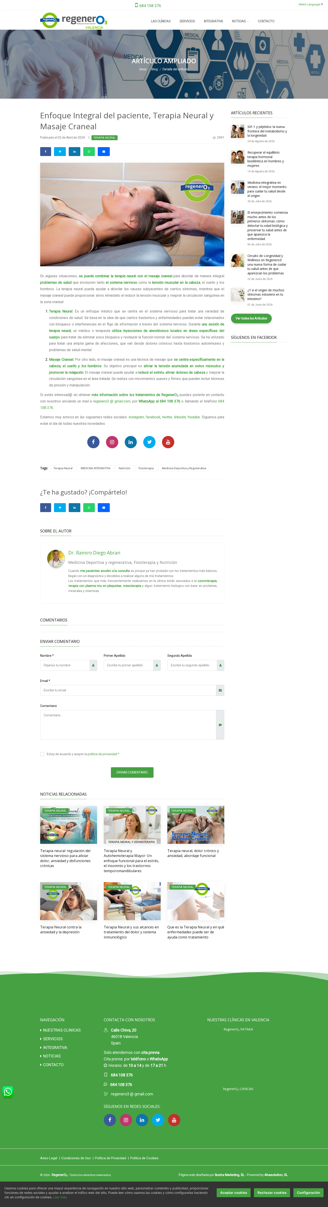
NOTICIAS (52, 1056)
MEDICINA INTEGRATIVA (95, 468)
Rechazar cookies (271, 1192)
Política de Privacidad (110, 1158)
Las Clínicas (161, 21)
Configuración (308, 1192)
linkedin (180, 417)
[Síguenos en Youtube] (168, 442)
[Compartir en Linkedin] (74, 151)
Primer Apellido (114, 655)
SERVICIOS (53, 1038)
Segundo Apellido (179, 655)
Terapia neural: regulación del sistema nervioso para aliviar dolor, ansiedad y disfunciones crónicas (65, 858)
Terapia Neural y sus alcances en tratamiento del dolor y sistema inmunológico (131, 932)
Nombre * (47, 655)
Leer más (59, 1197)
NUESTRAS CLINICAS (62, 1030)
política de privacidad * (103, 754)
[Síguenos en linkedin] (131, 442)
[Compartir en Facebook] (45, 151)
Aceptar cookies (233, 1192)
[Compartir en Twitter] (60, 151)
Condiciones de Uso (76, 1158)
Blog (155, 69)
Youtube (193, 417)
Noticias (239, 21)
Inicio (143, 69)
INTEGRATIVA (55, 1047)
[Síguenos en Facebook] (93, 442)
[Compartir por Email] (104, 151)
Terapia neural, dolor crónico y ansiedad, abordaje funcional (193, 853)
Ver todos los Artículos (251, 318)
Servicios (187, 21)
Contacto (266, 21)
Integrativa (213, 21)
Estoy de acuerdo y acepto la (83, 754)
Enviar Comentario (132, 772)
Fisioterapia (146, 468)
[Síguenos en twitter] (149, 442)
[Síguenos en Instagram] (112, 442)
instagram (136, 417)
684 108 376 (150, 5)
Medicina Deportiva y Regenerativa (184, 468)
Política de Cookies (144, 1158)
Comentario (48, 706)
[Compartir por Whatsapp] (89, 151)
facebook (153, 417)
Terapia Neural (63, 468)
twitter (167, 417)
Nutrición (124, 468)
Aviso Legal (48, 1158)
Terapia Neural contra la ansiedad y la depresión (60, 929)
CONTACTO (53, 1064)
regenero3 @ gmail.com (112, 401)
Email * (45, 681)
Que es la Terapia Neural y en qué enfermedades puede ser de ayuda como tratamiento (195, 932)
